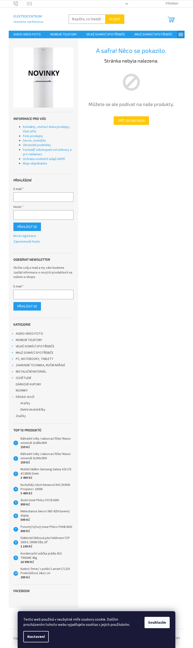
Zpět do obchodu (131, 120)
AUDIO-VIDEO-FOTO (29, 333)
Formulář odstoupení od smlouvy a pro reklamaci (47, 152)
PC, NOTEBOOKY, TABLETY (34, 359)
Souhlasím (157, 622)
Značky (21, 416)
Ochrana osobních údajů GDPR (44, 159)
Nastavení (36, 636)
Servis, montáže (34, 140)
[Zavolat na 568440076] (20, 3)
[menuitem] (27, 34)
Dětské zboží (25, 397)
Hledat (115, 19)
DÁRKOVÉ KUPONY (28, 384)
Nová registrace (24, 236)
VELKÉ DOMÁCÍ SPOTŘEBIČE (35, 346)
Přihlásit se (27, 227)
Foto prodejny (33, 136)
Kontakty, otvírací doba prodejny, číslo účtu (46, 129)
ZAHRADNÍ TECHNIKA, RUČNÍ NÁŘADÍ (40, 365)
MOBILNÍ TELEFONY (29, 340)
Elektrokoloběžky (32, 409)
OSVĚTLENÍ (23, 378)
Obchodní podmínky (37, 145)
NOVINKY (22, 390)
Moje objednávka (35, 163)
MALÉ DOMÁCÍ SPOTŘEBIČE (34, 352)
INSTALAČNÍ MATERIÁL (31, 371)
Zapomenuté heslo (26, 242)
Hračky (25, 403)
